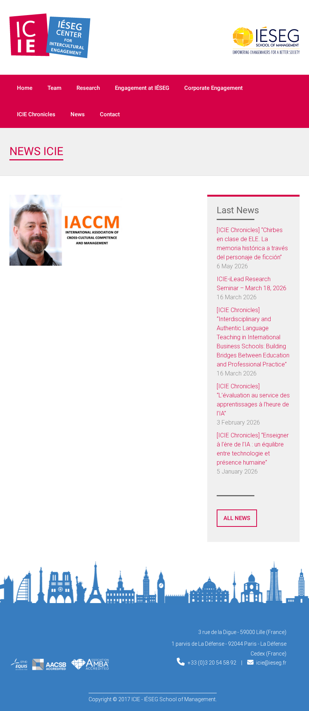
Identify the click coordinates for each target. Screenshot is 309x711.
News (77, 114)
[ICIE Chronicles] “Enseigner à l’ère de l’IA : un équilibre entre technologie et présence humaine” (253, 449)
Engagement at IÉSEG (142, 88)
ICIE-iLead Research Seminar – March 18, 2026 (251, 283)
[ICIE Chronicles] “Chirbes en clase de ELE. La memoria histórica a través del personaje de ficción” (252, 243)
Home (24, 88)
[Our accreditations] (59, 668)
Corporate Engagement (213, 88)
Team (54, 88)
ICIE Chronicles (36, 114)
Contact (110, 114)
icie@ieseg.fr (271, 663)
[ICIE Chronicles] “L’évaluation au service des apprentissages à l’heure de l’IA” (253, 400)
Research (88, 88)
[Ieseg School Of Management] (45, 638)
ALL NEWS (236, 518)
